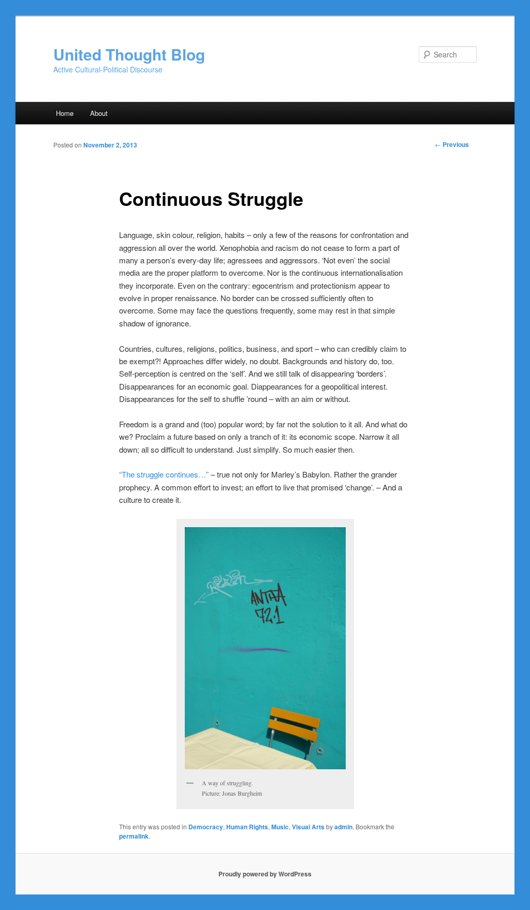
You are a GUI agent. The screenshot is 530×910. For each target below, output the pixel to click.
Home (64, 113)
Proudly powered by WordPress (265, 873)
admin (343, 826)
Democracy (205, 826)
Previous (452, 144)
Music (280, 826)
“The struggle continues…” (164, 474)
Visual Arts (308, 826)
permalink (134, 836)
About (99, 113)
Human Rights (247, 826)
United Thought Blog (129, 54)
